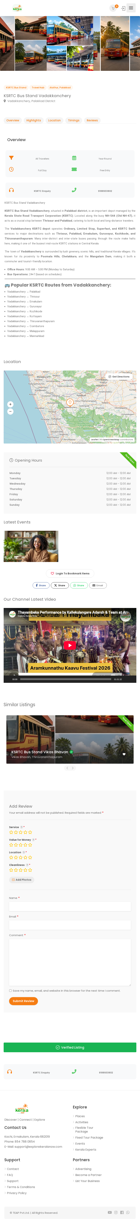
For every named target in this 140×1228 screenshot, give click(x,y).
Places (80, 1116)
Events (80, 1144)
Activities (81, 1122)
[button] (10, 404)
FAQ (10, 1175)
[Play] (8, 679)
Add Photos (23, 880)
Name (14, 898)
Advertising (83, 1169)
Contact (13, 1169)
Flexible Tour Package (84, 1130)
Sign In (123, 8)
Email (99, 585)
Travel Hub (38, 87)
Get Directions (120, 376)
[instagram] (116, 1212)
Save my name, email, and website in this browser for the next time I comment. (66, 991)
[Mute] (126, 679)
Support (13, 1181)
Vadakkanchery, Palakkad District (31, 101)
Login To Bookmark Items (73, 573)
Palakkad (65, 87)
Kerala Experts (85, 1150)
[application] (70, 645)
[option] (23, 43)
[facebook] (122, 1212)
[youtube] (110, 1212)
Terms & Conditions (21, 1187)
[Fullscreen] (131, 679)
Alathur (54, 87)
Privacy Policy (17, 1193)
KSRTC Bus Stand (16, 87)
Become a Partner (88, 1175)
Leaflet (94, 439)
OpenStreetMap (110, 439)
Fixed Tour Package (89, 1138)
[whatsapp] (128, 1212)
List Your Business (87, 1181)
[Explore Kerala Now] (17, 8)
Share (42, 585)
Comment (17, 935)
